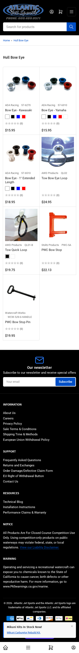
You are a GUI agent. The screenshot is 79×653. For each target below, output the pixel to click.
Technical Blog (13, 502)
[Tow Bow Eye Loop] (58, 153)
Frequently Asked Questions (22, 460)
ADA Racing (12, 105)
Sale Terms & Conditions (19, 429)
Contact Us (10, 481)
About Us (9, 413)
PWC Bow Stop (52, 250)
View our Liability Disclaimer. (39, 547)
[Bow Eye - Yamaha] (58, 85)
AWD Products (50, 173)
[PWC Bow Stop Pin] (21, 293)
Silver (7, 116)
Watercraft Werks (15, 312)
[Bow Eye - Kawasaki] (21, 85)
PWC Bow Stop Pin (17, 322)
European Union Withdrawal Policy (26, 440)
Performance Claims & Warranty (24, 512)
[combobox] (39, 26)
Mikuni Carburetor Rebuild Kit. (24, 632)
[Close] (71, 626)
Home (6, 40)
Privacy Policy (12, 423)
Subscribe (65, 382)
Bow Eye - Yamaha (54, 110)
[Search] (71, 27)
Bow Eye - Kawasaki (18, 110)
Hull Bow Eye (21, 40)
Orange (65, 116)
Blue (18, 116)
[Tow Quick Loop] (21, 225)
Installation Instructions (19, 507)
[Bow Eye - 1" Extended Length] (21, 153)
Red (23, 116)
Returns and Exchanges (18, 465)
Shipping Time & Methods (20, 434)
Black (13, 116)
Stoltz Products (50, 244)
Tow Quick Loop (16, 250)
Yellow (13, 256)
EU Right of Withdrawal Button (23, 476)
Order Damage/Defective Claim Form (28, 471)
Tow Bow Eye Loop (54, 178)
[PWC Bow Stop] (58, 225)
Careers (8, 418)
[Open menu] (71, 11)
